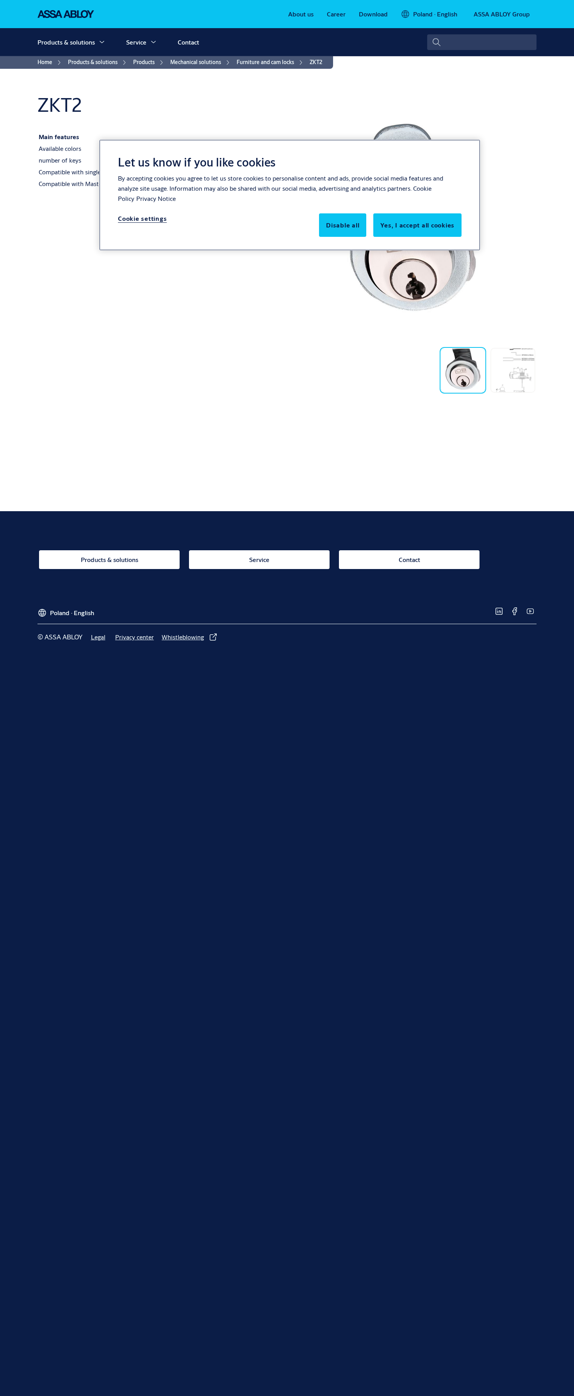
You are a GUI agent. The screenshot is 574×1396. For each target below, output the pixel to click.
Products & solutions (66, 42)
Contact (188, 42)
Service (136, 42)
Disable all (342, 225)
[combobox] (482, 42)
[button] (102, 42)
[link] (301, 14)
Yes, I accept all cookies (417, 225)
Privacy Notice (156, 198)
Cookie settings (142, 218)
